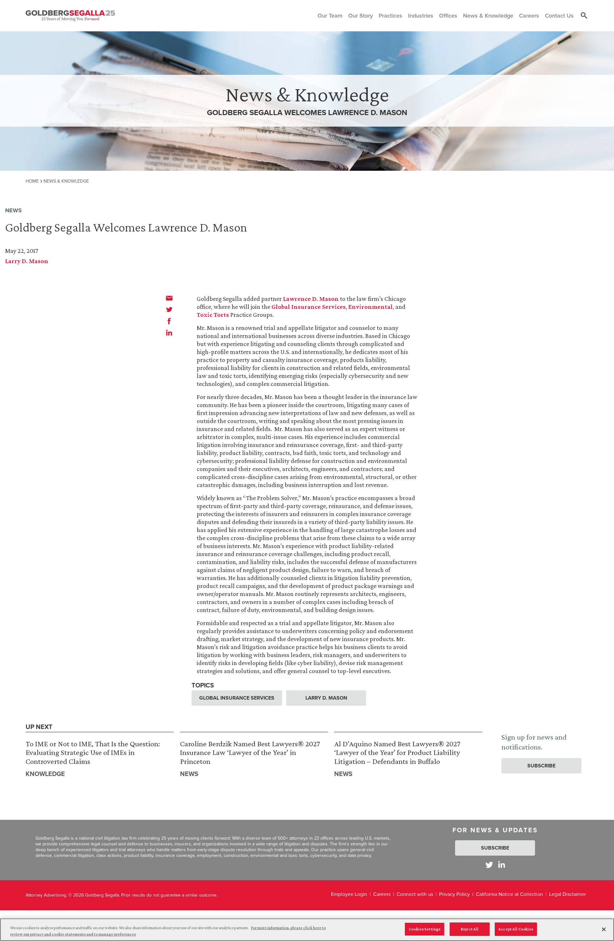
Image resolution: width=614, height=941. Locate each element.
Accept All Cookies (515, 929)
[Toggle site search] (584, 15)
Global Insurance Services (309, 306)
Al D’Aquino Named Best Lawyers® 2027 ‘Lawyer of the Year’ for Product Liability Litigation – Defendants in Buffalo (397, 752)
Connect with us (415, 894)
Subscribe (541, 765)
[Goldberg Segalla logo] (70, 15)
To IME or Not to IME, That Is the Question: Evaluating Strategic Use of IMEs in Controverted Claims (93, 752)
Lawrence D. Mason (311, 298)
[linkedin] (169, 332)
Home (32, 180)
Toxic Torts (213, 314)
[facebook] (169, 321)
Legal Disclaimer (567, 894)
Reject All (469, 929)
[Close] (604, 929)
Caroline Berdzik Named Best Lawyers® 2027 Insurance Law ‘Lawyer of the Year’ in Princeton (250, 752)
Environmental (370, 306)
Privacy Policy (454, 894)
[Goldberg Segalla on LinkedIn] (501, 865)
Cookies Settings (424, 929)
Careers (381, 894)
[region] (307, 929)
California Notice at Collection (509, 894)
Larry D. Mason (26, 260)
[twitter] (169, 309)
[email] (169, 298)
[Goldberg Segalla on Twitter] (489, 865)
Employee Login (349, 894)
